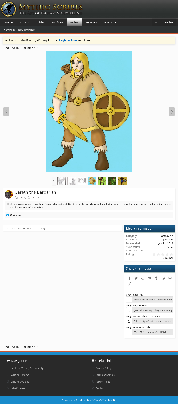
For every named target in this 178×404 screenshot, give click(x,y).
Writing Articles (19, 381)
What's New (111, 22)
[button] (54, 181)
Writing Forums (19, 374)
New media (9, 29)
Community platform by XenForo (89, 400)
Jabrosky (21, 197)
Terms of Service (105, 374)
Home (9, 22)
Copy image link (134, 294)
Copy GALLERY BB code (138, 327)
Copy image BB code (136, 305)
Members (91, 22)
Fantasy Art (166, 236)
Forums (24, 22)
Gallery (74, 22)
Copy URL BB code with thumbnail (143, 316)
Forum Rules (102, 381)
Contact (99, 388)
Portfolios (57, 22)
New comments (26, 29)
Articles (40, 22)
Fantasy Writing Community (26, 368)
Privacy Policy (103, 368)
